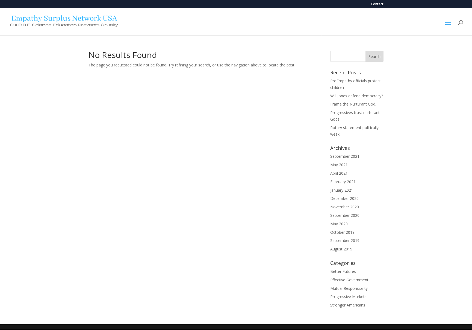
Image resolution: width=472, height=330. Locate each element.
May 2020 (339, 223)
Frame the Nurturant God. (353, 104)
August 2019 (341, 249)
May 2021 (339, 164)
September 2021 (344, 156)
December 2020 (344, 198)
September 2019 (344, 240)
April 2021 (339, 173)
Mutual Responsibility (349, 288)
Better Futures (343, 271)
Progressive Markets (348, 296)
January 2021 (341, 190)
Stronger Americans (347, 305)
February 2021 (343, 181)
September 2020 (344, 215)
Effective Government (349, 279)
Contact (377, 4)
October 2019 (342, 232)
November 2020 (344, 206)
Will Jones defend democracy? (356, 95)
